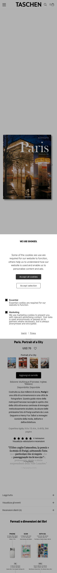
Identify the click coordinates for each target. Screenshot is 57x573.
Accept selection (28, 285)
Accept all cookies (28, 276)
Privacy (33, 333)
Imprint (24, 333)
